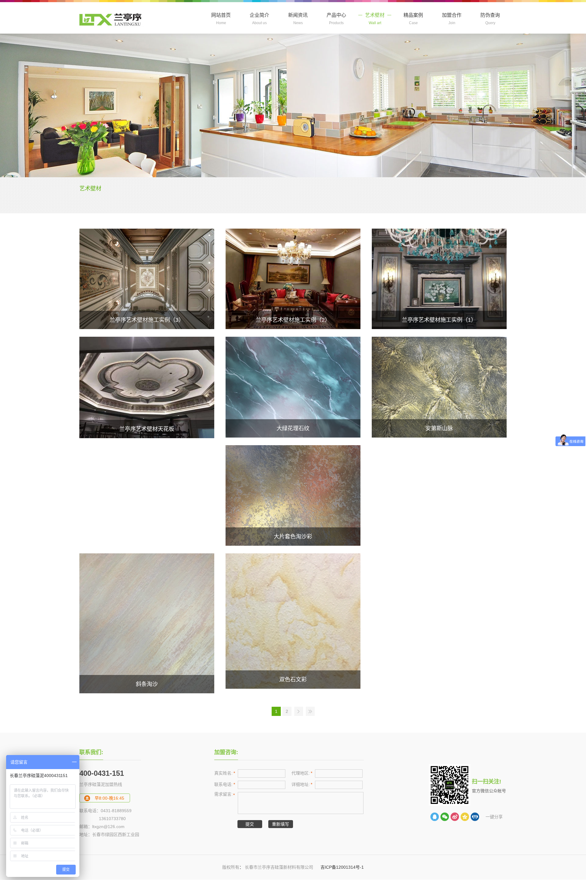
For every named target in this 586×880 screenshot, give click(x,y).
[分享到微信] (444, 816)
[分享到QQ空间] (465, 816)
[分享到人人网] (475, 816)
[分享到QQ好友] (434, 816)
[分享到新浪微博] (454, 816)
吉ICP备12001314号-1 (341, 867)
